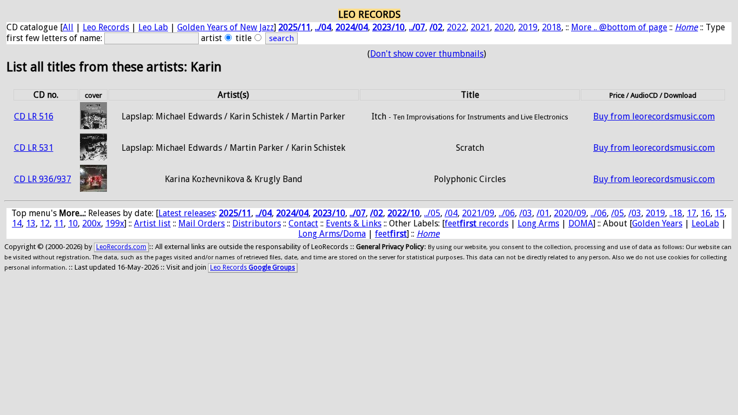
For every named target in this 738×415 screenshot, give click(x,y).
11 (59, 223)
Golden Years (657, 223)
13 (31, 223)
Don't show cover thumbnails (427, 54)
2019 (528, 27)
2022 (456, 27)
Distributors (256, 223)
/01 (542, 213)
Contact (303, 223)
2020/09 (570, 213)
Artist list (152, 223)
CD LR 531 (33, 148)
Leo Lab (153, 27)
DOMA (580, 223)
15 (719, 213)
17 (691, 213)
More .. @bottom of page (619, 27)
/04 (451, 213)
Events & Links (353, 223)
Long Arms (538, 223)
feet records (476, 223)
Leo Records (106, 27)
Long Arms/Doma (332, 234)
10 (73, 223)
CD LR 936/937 (42, 179)
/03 (525, 213)
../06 (507, 213)
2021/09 (478, 213)
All (68, 27)
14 (17, 223)
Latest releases (186, 213)
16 (705, 213)
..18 (675, 213)
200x (91, 223)
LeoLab (705, 223)
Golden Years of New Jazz (225, 27)
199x (114, 223)
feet (391, 234)
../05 (432, 213)
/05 (617, 213)
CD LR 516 (33, 116)
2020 (504, 27)
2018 (551, 27)
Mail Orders (201, 223)
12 (45, 223)
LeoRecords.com (121, 247)
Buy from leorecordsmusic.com (654, 116)
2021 (480, 27)
